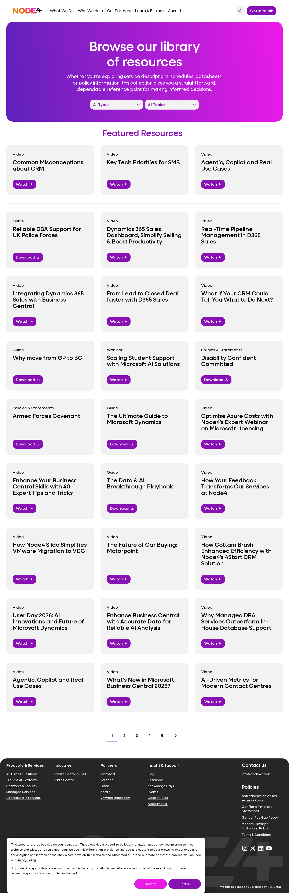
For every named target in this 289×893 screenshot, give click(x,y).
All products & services (23, 798)
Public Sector (64, 780)
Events (153, 792)
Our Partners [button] (119, 10)
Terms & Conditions (256, 835)
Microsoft (107, 774)
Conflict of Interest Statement (257, 809)
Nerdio (105, 792)
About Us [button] (176, 10)
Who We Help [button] (90, 10)
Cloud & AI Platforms (22, 780)
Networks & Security (21, 786)
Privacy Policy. (27, 860)
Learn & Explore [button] (149, 10)
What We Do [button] (62, 10)
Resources (156, 780)
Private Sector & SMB (70, 774)
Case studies (158, 798)
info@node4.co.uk (256, 774)
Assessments (158, 804)
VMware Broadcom (115, 798)
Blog (151, 774)
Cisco (104, 786)
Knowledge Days (161, 786)
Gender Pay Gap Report (260, 817)
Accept (150, 884)
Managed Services (20, 792)
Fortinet (106, 780)
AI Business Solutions (21, 774)
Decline (185, 884)
